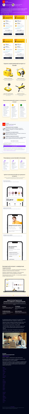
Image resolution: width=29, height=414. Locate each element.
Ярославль (4, 392)
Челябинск (4, 371)
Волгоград (4, 381)
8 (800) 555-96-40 (17, 5)
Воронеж (4, 377)
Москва (4, 367)
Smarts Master (13, 406)
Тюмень (4, 385)
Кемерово (4, 396)
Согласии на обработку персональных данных (9, 150)
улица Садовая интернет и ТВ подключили (5, 295)
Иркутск (4, 389)
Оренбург (4, 393)
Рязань (4, 399)
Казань (4, 370)
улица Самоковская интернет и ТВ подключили (19, 295)
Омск (3, 374)
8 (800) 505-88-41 (8, 5)
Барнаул (4, 388)
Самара (4, 373)
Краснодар (4, 382)
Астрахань (4, 400)
